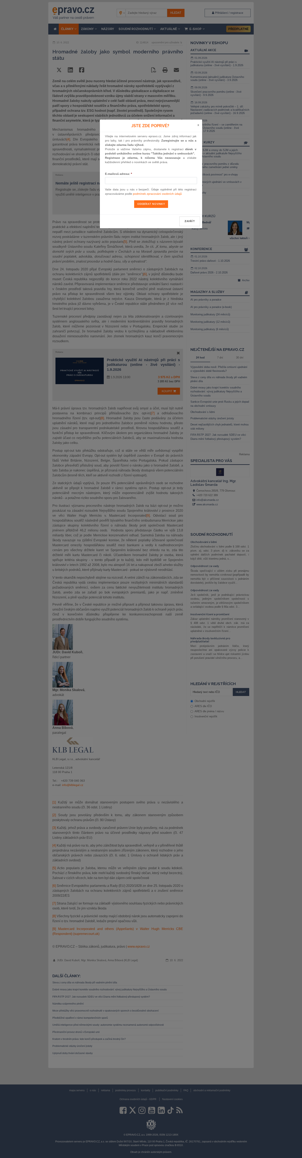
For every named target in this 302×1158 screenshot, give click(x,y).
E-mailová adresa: (118, 173)
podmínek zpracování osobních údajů (157, 193)
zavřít (189, 221)
